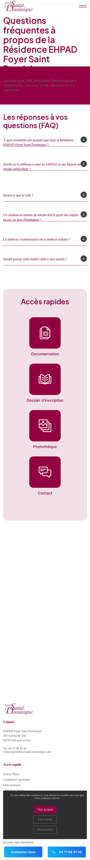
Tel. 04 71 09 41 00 (15, 748)
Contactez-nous (23, 852)
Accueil (4, 23)
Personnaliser (45, 829)
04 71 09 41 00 (70, 852)
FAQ (12, 23)
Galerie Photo (11, 774)
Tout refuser (45, 819)
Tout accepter (45, 809)
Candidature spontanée (16, 779)
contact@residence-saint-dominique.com (27, 751)
